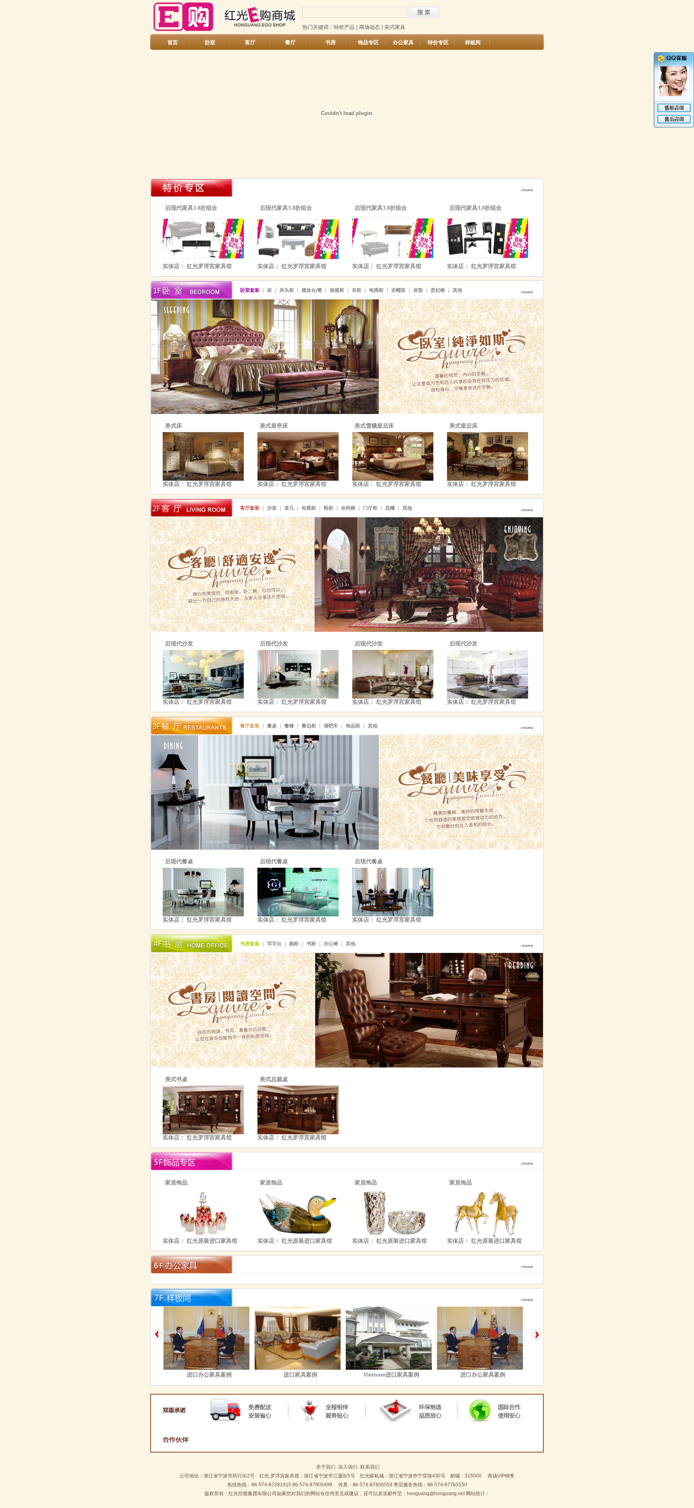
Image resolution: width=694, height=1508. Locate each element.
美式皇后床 (463, 426)
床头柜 (287, 290)
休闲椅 (348, 508)
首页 (172, 42)
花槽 (390, 508)
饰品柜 (353, 726)
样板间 (473, 42)
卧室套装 (249, 290)
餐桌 (272, 726)
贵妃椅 (438, 290)
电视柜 (376, 290)
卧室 (210, 42)
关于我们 (325, 1467)
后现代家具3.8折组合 (191, 208)
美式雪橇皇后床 (374, 426)
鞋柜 (328, 508)
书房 (330, 42)
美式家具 (394, 27)
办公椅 (331, 944)
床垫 (418, 290)
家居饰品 (176, 1183)
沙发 (272, 508)
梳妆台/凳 (312, 290)
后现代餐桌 (179, 861)
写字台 (274, 944)
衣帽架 (398, 290)
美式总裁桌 (274, 1079)
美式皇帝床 (274, 426)
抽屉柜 (337, 290)
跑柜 (294, 944)
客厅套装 (249, 508)
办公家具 (403, 42)
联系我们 (370, 1467)
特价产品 (344, 27)
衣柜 (356, 290)
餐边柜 (309, 726)
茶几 (289, 508)
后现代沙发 (179, 644)
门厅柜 (370, 508)
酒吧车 (331, 726)
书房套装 (249, 944)
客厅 (250, 42)
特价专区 (438, 42)
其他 (457, 290)
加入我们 (347, 1467)
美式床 (173, 426)
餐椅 (289, 726)
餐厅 (290, 42)
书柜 (311, 944)
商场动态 (369, 27)
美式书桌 (176, 1079)
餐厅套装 (249, 726)
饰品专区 (368, 42)
